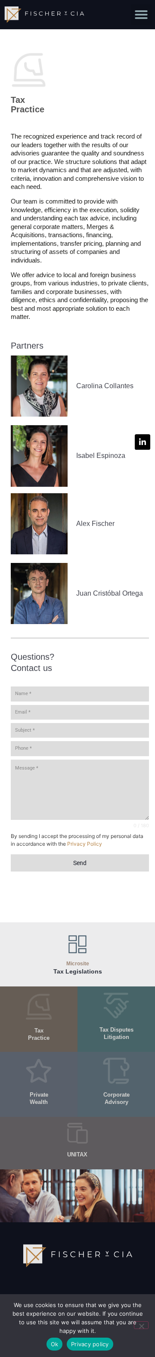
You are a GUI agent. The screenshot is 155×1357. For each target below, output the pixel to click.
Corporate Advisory (116, 1098)
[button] (141, 14)
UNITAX (77, 1154)
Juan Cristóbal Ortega (109, 593)
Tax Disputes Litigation (116, 1033)
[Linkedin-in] (142, 442)
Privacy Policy (84, 844)
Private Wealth (39, 1098)
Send (80, 862)
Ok (55, 1344)
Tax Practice (27, 104)
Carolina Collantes (104, 385)
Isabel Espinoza (100, 455)
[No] (141, 1325)
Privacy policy (90, 1344)
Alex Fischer (95, 523)
